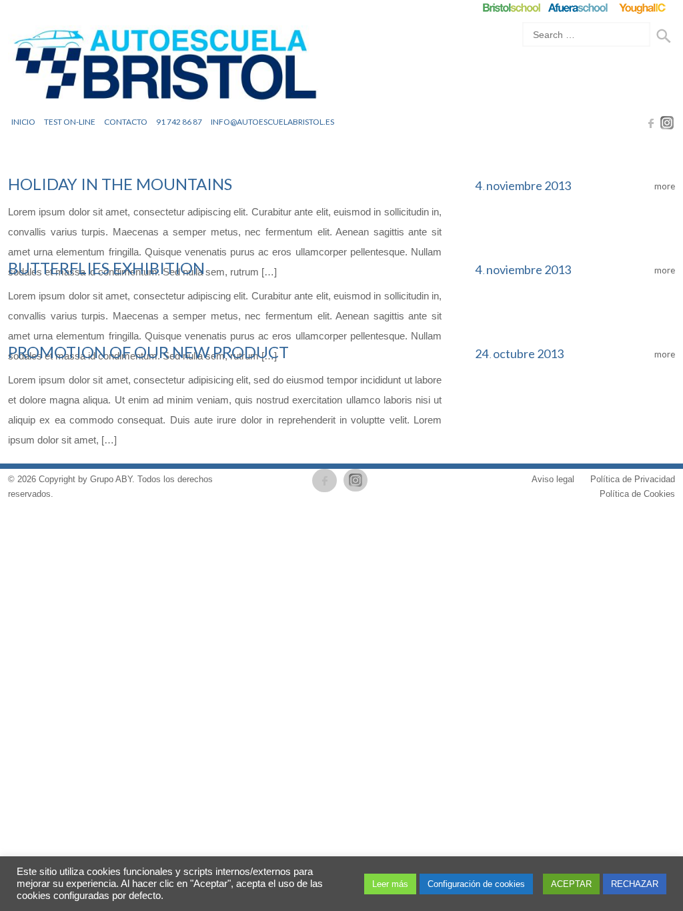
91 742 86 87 (179, 122)
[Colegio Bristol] (511, 7)
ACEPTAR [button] (571, 884)
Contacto (125, 122)
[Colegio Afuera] (577, 7)
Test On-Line (69, 122)
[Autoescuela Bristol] (164, 67)
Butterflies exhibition (106, 267)
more (663, 186)
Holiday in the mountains (120, 183)
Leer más (390, 884)
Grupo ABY (111, 479)
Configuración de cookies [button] (476, 884)
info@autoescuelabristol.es (272, 122)
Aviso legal (553, 479)
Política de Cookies (637, 494)
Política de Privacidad (632, 479)
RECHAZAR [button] (634, 884)
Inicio (23, 122)
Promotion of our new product (148, 351)
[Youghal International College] (643, 7)
